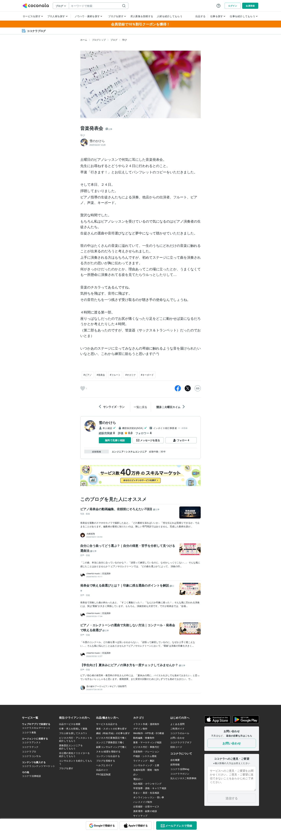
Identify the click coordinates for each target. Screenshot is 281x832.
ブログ (113, 39)
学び (124, 39)
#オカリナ (130, 374)
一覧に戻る (140, 407)
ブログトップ (99, 39)
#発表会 (101, 374)
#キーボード (147, 374)
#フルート (115, 374)
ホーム (83, 39)
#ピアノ (88, 374)
